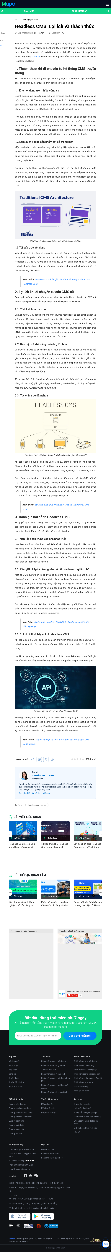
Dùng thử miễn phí (80, 1035)
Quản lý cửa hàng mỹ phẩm (20, 1116)
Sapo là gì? (13, 1065)
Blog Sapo (13, 1069)
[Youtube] (30, 1175)
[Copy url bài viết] (52, 759)
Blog (17, 19)
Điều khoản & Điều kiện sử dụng (87, 1116)
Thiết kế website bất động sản (87, 1074)
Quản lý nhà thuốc (16, 1129)
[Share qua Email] (39, 759)
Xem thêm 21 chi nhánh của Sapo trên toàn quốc (33, 1208)
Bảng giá (12, 1074)
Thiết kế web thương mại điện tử (88, 1078)
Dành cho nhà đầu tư (50, 1153)
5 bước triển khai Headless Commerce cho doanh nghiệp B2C (54, 845)
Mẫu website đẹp (81, 1086)
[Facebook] (25, 1175)
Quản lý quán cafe (16, 1121)
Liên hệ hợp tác (47, 1149)
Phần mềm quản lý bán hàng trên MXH (55, 1079)
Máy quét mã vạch (49, 1112)
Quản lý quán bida (16, 1125)
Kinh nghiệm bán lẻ (30, 19)
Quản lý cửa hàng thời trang (20, 1112)
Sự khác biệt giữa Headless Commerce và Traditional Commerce (87, 845)
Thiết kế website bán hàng (85, 1061)
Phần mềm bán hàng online (53, 1065)
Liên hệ (77, 1132)
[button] (107, 4)
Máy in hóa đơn (47, 1104)
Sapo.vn (36, 56)
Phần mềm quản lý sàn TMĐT (54, 1074)
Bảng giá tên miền (81, 1091)
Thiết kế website (48, 1069)
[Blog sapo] (36, 1175)
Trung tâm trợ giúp (82, 1104)
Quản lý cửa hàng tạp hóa (20, 1108)
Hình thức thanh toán (83, 1108)
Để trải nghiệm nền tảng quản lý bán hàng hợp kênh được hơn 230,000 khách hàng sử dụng (55, 1024)
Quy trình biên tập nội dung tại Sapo (34, 793)
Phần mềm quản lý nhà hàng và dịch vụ (54, 1086)
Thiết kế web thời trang (84, 1065)
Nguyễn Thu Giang (43, 775)
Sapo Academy (15, 1086)
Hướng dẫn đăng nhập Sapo (85, 1112)
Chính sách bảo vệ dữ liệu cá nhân (86, 1122)
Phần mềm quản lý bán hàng (53, 1061)
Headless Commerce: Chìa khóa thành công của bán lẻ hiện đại (22, 845)
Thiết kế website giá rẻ (83, 1082)
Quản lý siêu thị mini (17, 1104)
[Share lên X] (45, 759)
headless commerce (37, 805)
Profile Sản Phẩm (16, 1082)
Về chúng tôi (14, 1061)
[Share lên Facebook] (32, 759)
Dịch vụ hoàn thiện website (85, 1128)
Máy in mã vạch (48, 1108)
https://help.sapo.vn (25, 1149)
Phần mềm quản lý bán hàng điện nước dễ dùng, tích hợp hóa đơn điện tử (55, 904)
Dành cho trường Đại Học (52, 1158)
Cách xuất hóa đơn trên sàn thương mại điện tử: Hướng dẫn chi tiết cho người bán (88, 904)
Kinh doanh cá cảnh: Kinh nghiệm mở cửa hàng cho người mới (21, 904)
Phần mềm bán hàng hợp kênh (54, 1092)
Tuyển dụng (14, 1078)
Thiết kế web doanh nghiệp (85, 1069)
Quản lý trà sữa (15, 1133)
